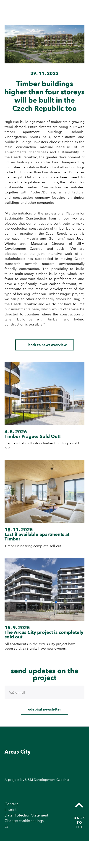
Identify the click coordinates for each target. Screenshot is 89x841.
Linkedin (80, 779)
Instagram (80, 768)
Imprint (10, 809)
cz (6, 826)
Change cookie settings (24, 821)
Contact (11, 804)
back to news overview (47, 345)
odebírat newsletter (44, 709)
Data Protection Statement (26, 815)
